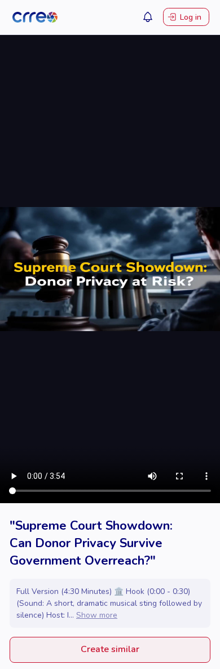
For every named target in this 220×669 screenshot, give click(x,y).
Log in (190, 17)
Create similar (110, 649)
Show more (96, 615)
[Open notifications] (148, 17)
